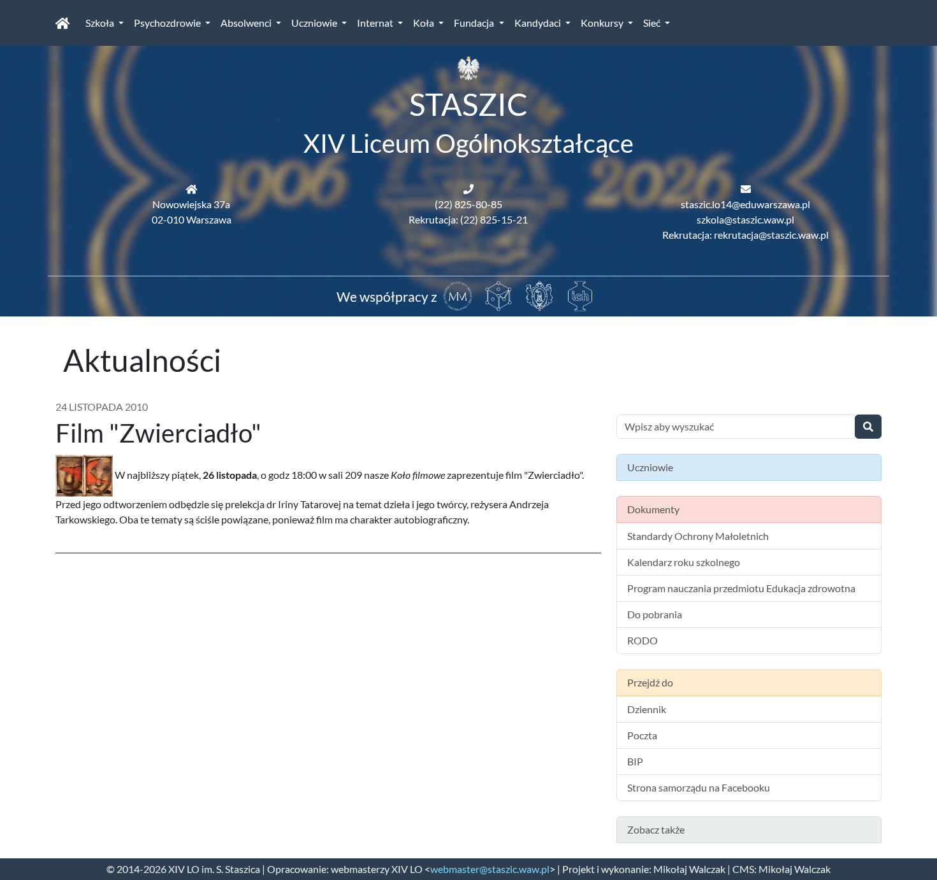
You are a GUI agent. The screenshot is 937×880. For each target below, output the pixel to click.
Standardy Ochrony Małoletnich (698, 536)
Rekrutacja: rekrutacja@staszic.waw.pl (745, 235)
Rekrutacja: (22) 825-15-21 (468, 219)
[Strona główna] (62, 23)
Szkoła (100, 23)
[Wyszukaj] (868, 427)
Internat (376, 23)
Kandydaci (538, 23)
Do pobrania (654, 614)
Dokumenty (653, 509)
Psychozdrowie (168, 23)
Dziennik (646, 709)
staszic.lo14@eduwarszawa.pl (745, 204)
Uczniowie (315, 23)
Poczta (642, 735)
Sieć (652, 23)
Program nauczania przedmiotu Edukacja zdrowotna (741, 588)
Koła (424, 23)
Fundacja (475, 23)
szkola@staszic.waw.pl (745, 219)
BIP (635, 761)
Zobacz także (656, 829)
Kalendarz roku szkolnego (683, 562)
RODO (642, 640)
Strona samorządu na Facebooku (698, 787)
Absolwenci (247, 23)
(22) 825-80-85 (468, 204)
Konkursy (603, 23)
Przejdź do (650, 682)
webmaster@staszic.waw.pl (489, 869)
